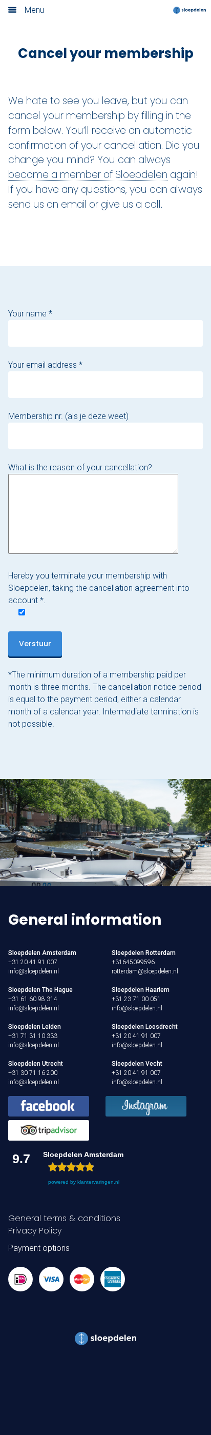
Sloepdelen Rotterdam (144, 952)
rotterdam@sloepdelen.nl (145, 971)
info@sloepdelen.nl (33, 971)
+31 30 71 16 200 (32, 1073)
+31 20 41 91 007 (32, 962)
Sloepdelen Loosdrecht (145, 1026)
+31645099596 (133, 962)
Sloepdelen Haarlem (141, 989)
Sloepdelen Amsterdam (42, 952)
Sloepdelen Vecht (137, 1063)
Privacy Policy (34, 1231)
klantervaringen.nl (98, 1182)
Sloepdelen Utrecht (35, 1063)
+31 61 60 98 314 (32, 999)
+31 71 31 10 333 (32, 1036)
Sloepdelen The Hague (40, 989)
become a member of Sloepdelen (87, 175)
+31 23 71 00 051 (136, 999)
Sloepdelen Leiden (34, 1026)
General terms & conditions (64, 1218)
